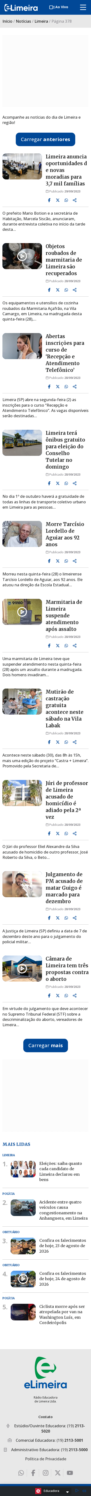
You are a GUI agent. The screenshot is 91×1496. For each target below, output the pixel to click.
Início (7, 21)
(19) (70, 1440)
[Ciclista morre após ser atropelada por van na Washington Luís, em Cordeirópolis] (23, 1312)
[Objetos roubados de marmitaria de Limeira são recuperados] (22, 256)
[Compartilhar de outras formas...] (75, 200)
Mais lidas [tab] (16, 1144)
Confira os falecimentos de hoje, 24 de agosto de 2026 (62, 1279)
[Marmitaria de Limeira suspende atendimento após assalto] (22, 612)
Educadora (51, 1491)
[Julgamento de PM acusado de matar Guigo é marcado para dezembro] (22, 884)
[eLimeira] (45, 1372)
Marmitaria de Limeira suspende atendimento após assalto (64, 615)
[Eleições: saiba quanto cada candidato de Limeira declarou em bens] (23, 1169)
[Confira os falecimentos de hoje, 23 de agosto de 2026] (23, 1246)
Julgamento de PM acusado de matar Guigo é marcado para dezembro (64, 887)
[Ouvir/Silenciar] (84, 1491)
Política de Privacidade (45, 1459)
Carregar (45, 139)
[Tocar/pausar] (77, 1491)
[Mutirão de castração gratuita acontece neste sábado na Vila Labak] (22, 702)
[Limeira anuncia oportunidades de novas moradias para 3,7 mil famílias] (22, 166)
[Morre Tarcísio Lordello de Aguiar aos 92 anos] (22, 534)
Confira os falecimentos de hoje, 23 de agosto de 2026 (62, 1246)
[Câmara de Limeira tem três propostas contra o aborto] (22, 969)
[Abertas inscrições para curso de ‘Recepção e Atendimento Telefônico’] (22, 346)
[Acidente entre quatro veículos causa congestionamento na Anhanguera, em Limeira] (23, 1207)
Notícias (23, 21)
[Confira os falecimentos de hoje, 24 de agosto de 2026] (23, 1279)
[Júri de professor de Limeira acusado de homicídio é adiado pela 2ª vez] (22, 793)
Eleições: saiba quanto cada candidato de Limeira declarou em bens (60, 1171)
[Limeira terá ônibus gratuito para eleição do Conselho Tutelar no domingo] (22, 443)
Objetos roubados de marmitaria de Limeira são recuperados (64, 259)
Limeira (41, 21)
